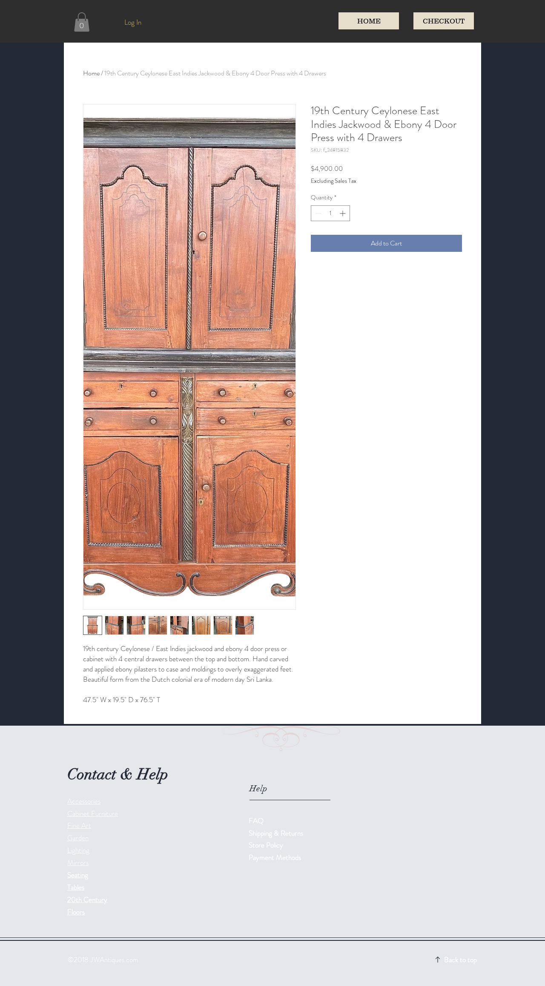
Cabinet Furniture (92, 813)
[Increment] (343, 213)
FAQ (256, 821)
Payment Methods (276, 857)
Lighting (78, 850)
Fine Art (79, 825)
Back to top (460, 959)
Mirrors (78, 862)
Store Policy (266, 845)
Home (91, 73)
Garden (78, 838)
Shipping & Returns (277, 833)
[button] (82, 22)
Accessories (83, 801)
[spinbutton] (330, 213)
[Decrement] (317, 213)
